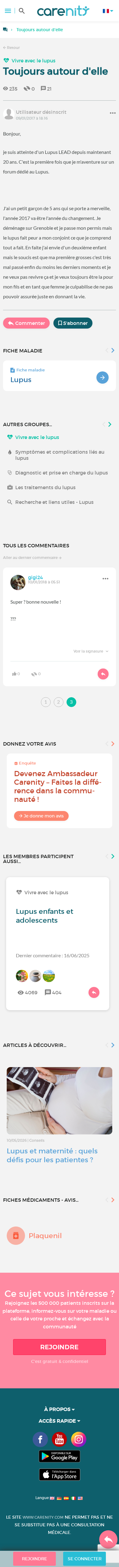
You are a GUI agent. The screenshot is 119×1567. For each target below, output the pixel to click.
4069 (31, 992)
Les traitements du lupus (45, 487)
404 (57, 992)
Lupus (20, 379)
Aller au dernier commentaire (31, 557)
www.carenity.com (43, 1517)
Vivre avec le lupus (34, 61)
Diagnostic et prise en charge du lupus (61, 473)
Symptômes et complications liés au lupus (59, 455)
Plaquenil (45, 1235)
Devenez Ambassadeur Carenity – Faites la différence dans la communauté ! (58, 786)
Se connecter (85, 1558)
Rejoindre (59, 1347)
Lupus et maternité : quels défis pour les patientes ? (52, 1155)
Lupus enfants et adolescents (44, 916)
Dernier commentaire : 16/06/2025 (52, 955)
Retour (13, 47)
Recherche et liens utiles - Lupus (54, 502)
